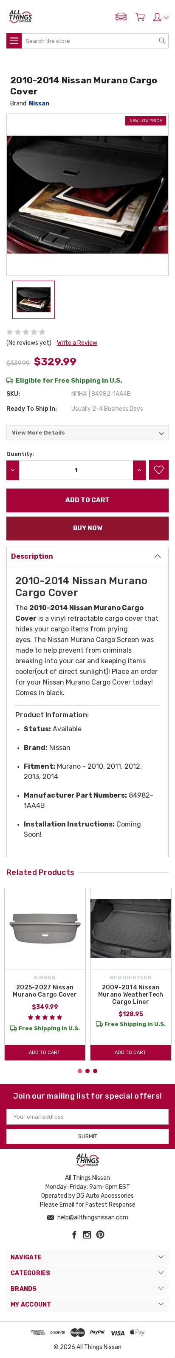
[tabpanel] (45, 974)
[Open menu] (14, 40)
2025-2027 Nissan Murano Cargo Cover (45, 991)
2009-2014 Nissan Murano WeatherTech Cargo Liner (131, 995)
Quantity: (20, 454)
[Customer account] (161, 17)
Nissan (39, 103)
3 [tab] (95, 1071)
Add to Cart (44, 1052)
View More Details (38, 432)
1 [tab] (80, 1071)
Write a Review (77, 343)
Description (32, 556)
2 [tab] (87, 1071)
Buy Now (87, 528)
